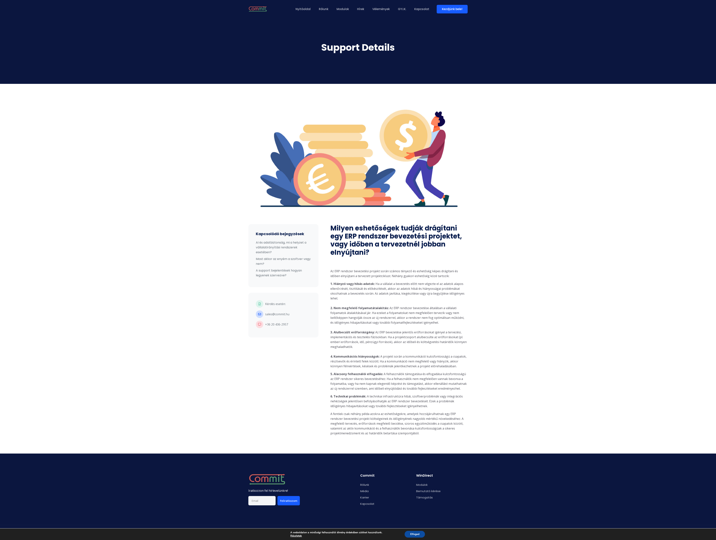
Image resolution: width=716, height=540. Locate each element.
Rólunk (323, 9)
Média (364, 491)
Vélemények (381, 9)
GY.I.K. (402, 9)
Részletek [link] (296, 536)
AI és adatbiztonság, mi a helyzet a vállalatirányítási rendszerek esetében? (281, 247)
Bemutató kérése (428, 491)
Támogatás (424, 497)
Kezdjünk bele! (452, 9)
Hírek (360, 9)
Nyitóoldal (303, 9)
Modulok (343, 9)
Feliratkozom (288, 501)
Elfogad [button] (414, 534)
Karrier (364, 497)
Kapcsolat (421, 9)
